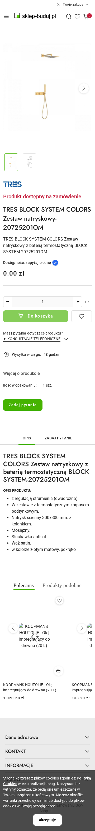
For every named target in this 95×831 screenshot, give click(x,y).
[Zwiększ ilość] (78, 302)
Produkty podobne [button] (62, 585)
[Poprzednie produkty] (13, 628)
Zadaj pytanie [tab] (58, 438)
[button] (83, 88)
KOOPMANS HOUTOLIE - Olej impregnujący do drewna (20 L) (29, 687)
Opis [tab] (27, 438)
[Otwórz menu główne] (6, 16)
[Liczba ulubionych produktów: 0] (77, 16)
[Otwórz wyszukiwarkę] (69, 16)
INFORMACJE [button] (19, 765)
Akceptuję (47, 820)
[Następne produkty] (82, 628)
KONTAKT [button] (15, 751)
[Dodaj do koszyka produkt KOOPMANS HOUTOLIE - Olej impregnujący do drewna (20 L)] (58, 671)
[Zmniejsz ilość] (7, 302)
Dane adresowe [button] (21, 737)
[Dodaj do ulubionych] (81, 316)
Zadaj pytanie (23, 405)
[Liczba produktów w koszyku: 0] (86, 16)
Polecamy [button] (24, 585)
